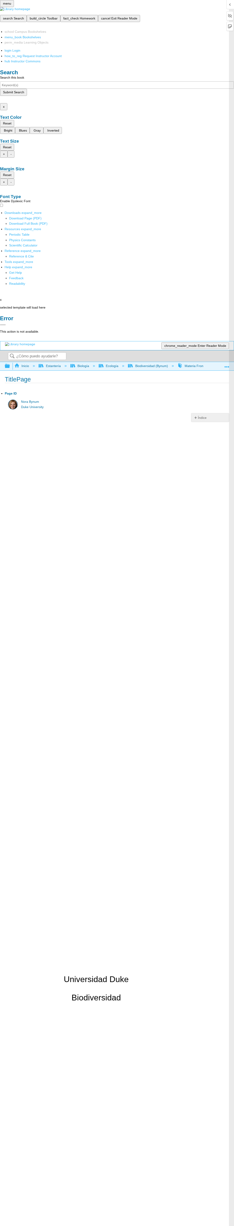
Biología (83, 366)
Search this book (12, 77)
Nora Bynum (30, 401)
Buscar (12, 356)
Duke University (32, 407)
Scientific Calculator (23, 245)
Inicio (25, 366)
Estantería (53, 366)
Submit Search (13, 92)
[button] (16, 278)
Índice (202, 418)
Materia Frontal (196, 366)
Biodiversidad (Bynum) (151, 366)
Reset (7, 123)
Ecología (112, 366)
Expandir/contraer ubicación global (226, 365)
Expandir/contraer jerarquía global (10, 366)
